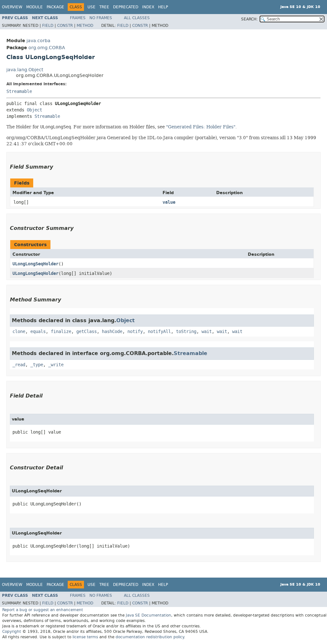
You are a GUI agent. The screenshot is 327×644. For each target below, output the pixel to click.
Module (34, 7)
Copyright (11, 631)
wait (207, 331)
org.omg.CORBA (46, 47)
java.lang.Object (24, 69)
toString (186, 331)
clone (18, 331)
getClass (86, 331)
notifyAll (159, 331)
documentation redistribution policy (150, 637)
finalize (61, 331)
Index (148, 7)
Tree (104, 7)
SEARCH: (249, 19)
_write (56, 364)
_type (36, 364)
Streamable (19, 91)
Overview (12, 7)
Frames (78, 18)
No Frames (100, 18)
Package (55, 7)
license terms (85, 637)
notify (135, 331)
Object (34, 110)
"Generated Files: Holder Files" (200, 126)
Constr (65, 25)
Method (85, 25)
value (169, 202)
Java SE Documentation (148, 615)
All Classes (137, 18)
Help (163, 7)
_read (18, 364)
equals (38, 331)
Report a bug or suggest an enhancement (42, 610)
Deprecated (125, 7)
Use (91, 7)
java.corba (38, 40)
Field (47, 25)
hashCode (112, 331)
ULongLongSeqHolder (35, 264)
